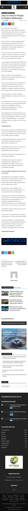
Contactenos (15, 501)
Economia (9, 495)
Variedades (12, 499)
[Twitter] (6, 23)
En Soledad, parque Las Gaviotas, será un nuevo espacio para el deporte (16, 301)
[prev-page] (2, 314)
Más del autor (17, 287)
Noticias (4, 495)
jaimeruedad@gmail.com (17, 480)
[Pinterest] (9, 23)
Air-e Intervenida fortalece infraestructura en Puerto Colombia (14, 375)
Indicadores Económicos (20, 499)
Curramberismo (8, 10)
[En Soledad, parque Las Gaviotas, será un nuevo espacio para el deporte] (5, 301)
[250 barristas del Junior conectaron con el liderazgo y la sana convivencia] (5, 308)
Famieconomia (5, 498)
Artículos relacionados (7, 287)
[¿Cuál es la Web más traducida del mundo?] (5, 413)
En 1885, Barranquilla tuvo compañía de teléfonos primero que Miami (20, 263)
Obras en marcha (11, 12)
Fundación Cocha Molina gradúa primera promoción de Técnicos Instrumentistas (14, 357)
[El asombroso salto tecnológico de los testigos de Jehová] (5, 406)
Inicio (2, 10)
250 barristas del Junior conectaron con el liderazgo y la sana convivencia (17, 308)
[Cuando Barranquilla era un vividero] (5, 420)
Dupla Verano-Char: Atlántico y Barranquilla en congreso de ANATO (12, 366)
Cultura (11, 414)
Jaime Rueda (5, 20)
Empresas (22, 495)
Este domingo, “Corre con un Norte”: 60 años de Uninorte (13, 371)
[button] (2, 7)
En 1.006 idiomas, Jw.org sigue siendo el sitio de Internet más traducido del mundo (7, 264)
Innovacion (22, 496)
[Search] (26, 7)
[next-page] (5, 314)
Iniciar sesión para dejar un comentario (14, 323)
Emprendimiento (15, 495)
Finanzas (4, 496)
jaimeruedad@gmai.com (18, 507)
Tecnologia (16, 498)
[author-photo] (14, 278)
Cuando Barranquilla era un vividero (18, 418)
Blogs (11, 407)
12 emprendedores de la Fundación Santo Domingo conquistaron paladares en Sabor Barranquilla (14, 362)
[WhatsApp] (12, 23)
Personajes (22, 498)
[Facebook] (2, 23)
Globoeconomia (11, 496)
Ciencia (11, 498)
